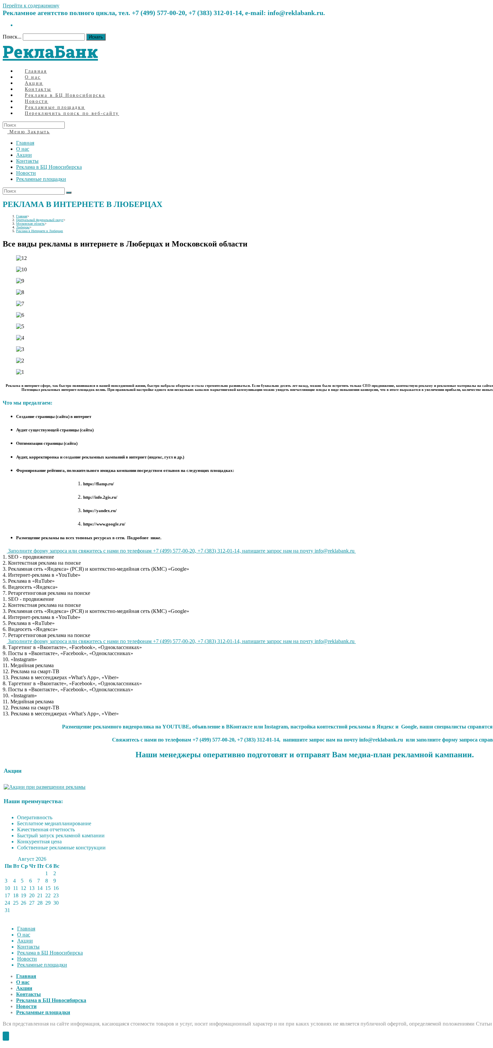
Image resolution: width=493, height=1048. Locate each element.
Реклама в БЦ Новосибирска (49, 167)
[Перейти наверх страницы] (6, 1036)
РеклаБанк (50, 52)
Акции (24, 155)
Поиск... (12, 37)
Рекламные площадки (41, 179)
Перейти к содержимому (31, 5)
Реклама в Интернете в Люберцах (39, 231)
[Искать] (68, 193)
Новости (26, 173)
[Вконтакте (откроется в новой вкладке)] (18, 25)
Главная (25, 143)
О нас (22, 149)
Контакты (27, 161)
